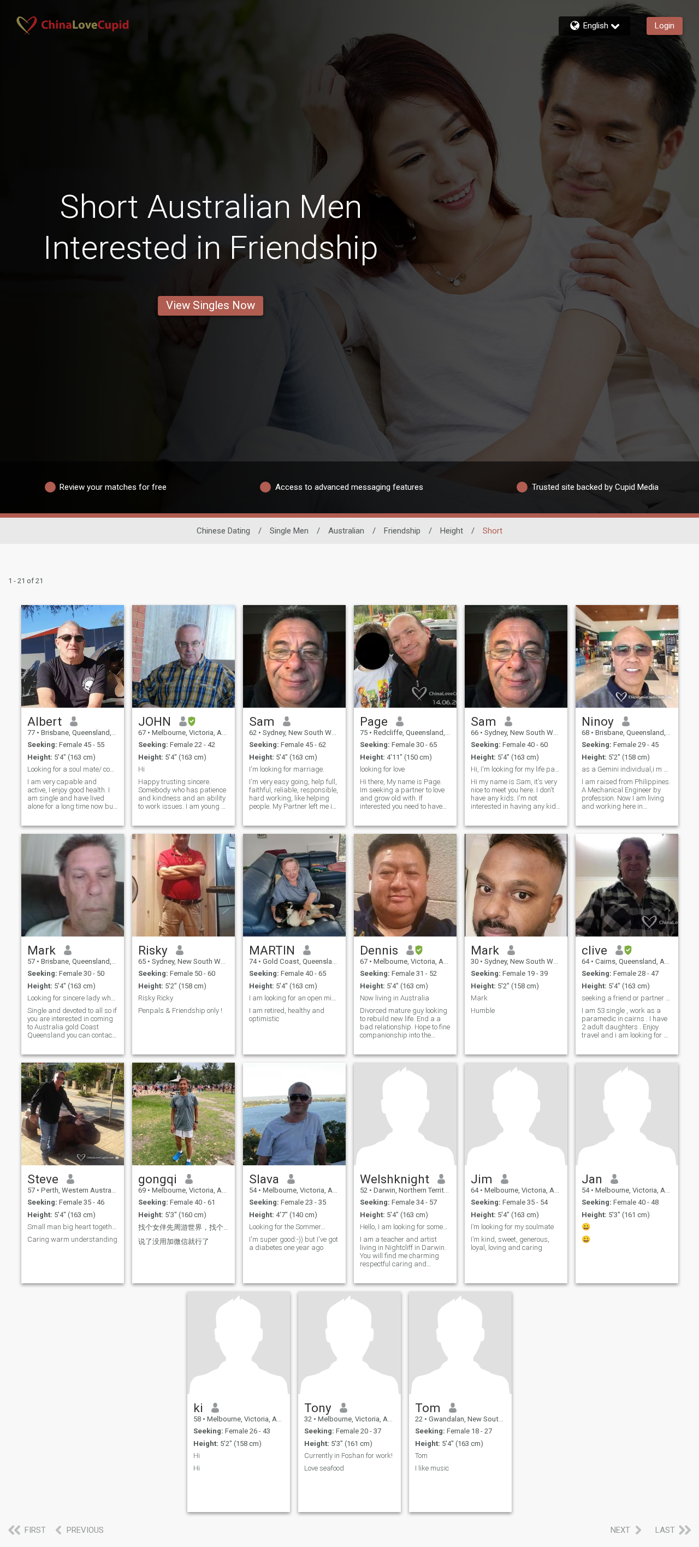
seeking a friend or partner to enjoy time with (627, 998)
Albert (44, 721)
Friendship (402, 531)
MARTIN (272, 950)
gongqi (157, 1179)
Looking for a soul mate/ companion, (72, 769)
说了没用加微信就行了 (173, 1241)
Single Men (289, 531)
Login (664, 26)
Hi (141, 769)
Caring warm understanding (72, 1239)
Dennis (379, 950)
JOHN (154, 721)
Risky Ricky (155, 998)
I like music (432, 1468)
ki (198, 1408)
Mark (41, 950)
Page (374, 721)
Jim (482, 1179)
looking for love (382, 769)
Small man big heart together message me (72, 1227)
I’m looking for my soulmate (512, 1227)
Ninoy (598, 721)
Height (451, 531)
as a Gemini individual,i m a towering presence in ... (627, 769)
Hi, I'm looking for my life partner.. (516, 769)
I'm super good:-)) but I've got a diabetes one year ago (293, 1243)
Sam (262, 721)
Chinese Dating (223, 531)
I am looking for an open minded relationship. (294, 998)
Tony (317, 1408)
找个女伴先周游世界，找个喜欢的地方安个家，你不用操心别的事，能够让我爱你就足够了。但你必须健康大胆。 (183, 1227)
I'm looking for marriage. (286, 769)
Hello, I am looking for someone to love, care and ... (405, 1227)
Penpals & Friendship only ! (180, 1010)
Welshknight (394, 1179)
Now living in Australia (394, 998)
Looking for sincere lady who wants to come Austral (72, 998)
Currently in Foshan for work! (348, 1455)
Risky (153, 950)
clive (594, 950)
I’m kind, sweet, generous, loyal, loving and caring (510, 1243)
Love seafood (324, 1468)
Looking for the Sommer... (287, 1227)
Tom (428, 1408)
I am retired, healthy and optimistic (286, 1014)
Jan (592, 1179)
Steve (42, 1179)
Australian (346, 531)
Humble (483, 1010)
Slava (264, 1179)
